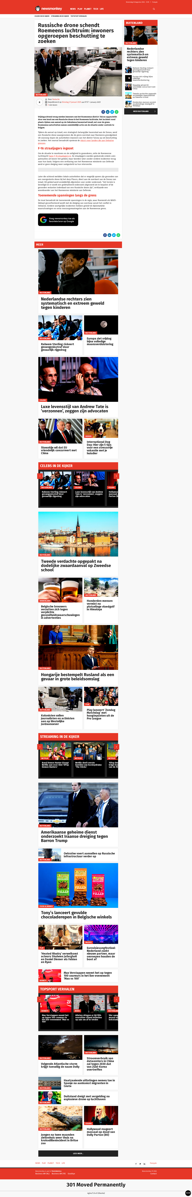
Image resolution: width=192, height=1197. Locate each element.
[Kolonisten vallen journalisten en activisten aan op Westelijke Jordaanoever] (60, 688)
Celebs (43, 400)
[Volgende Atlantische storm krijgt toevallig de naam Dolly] (60, 1036)
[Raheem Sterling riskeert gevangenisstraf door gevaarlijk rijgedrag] (60, 317)
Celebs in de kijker (41, 16)
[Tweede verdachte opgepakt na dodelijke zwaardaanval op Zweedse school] (78, 513)
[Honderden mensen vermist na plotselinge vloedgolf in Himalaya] (101, 579)
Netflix (44, 758)
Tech (95, 9)
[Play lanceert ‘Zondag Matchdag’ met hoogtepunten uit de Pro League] (101, 688)
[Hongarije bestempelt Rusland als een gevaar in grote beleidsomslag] (78, 626)
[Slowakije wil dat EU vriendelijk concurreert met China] (60, 420)
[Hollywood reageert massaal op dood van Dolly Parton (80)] (101, 1107)
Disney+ (43, 980)
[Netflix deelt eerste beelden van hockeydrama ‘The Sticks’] (89, 744)
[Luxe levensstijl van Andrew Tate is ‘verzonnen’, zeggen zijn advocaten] (78, 358)
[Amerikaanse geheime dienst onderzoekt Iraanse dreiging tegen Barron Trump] (78, 784)
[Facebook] (136, 1163)
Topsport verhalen (79, 16)
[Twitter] (140, 1163)
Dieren (88, 436)
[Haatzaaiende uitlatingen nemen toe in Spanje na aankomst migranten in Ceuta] (49, 1078)
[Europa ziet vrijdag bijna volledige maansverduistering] (101, 317)
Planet (87, 9)
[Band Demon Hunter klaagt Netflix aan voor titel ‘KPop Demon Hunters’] (55, 744)
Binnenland (45, 601)
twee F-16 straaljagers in (60, 156)
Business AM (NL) (42, 1174)
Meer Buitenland (144, 111)
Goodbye (71, 1174)
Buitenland (41, 95)
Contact (153, 1174)
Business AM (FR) (59, 1174)
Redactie (56, 99)
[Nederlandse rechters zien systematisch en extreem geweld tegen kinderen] (78, 251)
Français (155, 2)
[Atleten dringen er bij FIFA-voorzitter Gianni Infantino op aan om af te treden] (89, 996)
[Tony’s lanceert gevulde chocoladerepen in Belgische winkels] (78, 864)
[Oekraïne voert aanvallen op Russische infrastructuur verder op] (49, 850)
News (73, 9)
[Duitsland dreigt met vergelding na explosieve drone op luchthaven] (49, 1093)
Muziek (88, 942)
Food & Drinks (46, 906)
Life (102, 9)
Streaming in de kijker (60, 16)
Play (80, 9)
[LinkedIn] (144, 1163)
